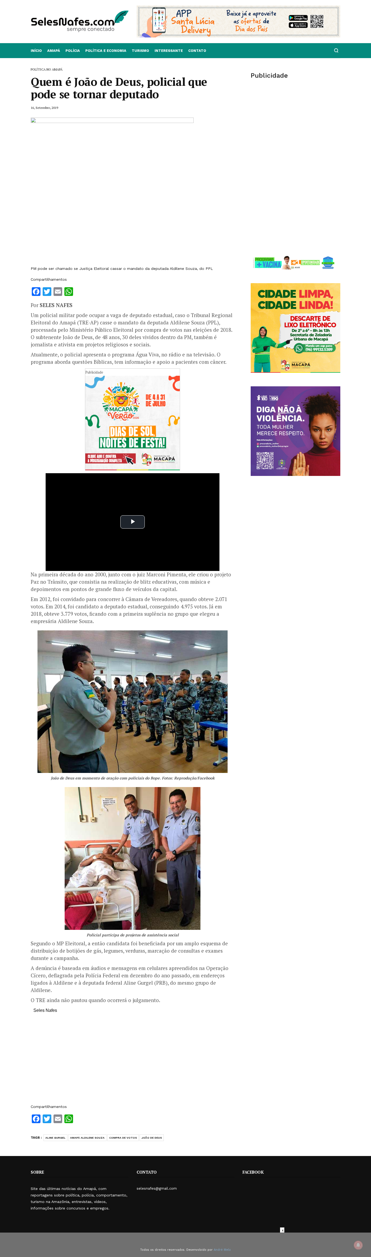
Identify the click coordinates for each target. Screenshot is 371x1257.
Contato (197, 51)
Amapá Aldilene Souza (87, 1137)
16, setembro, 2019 (44, 108)
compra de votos (123, 1137)
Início (36, 51)
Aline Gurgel (55, 1137)
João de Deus (152, 1137)
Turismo (140, 51)
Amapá (53, 51)
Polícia (72, 51)
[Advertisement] (132, 1061)
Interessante (169, 51)
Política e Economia (105, 51)
